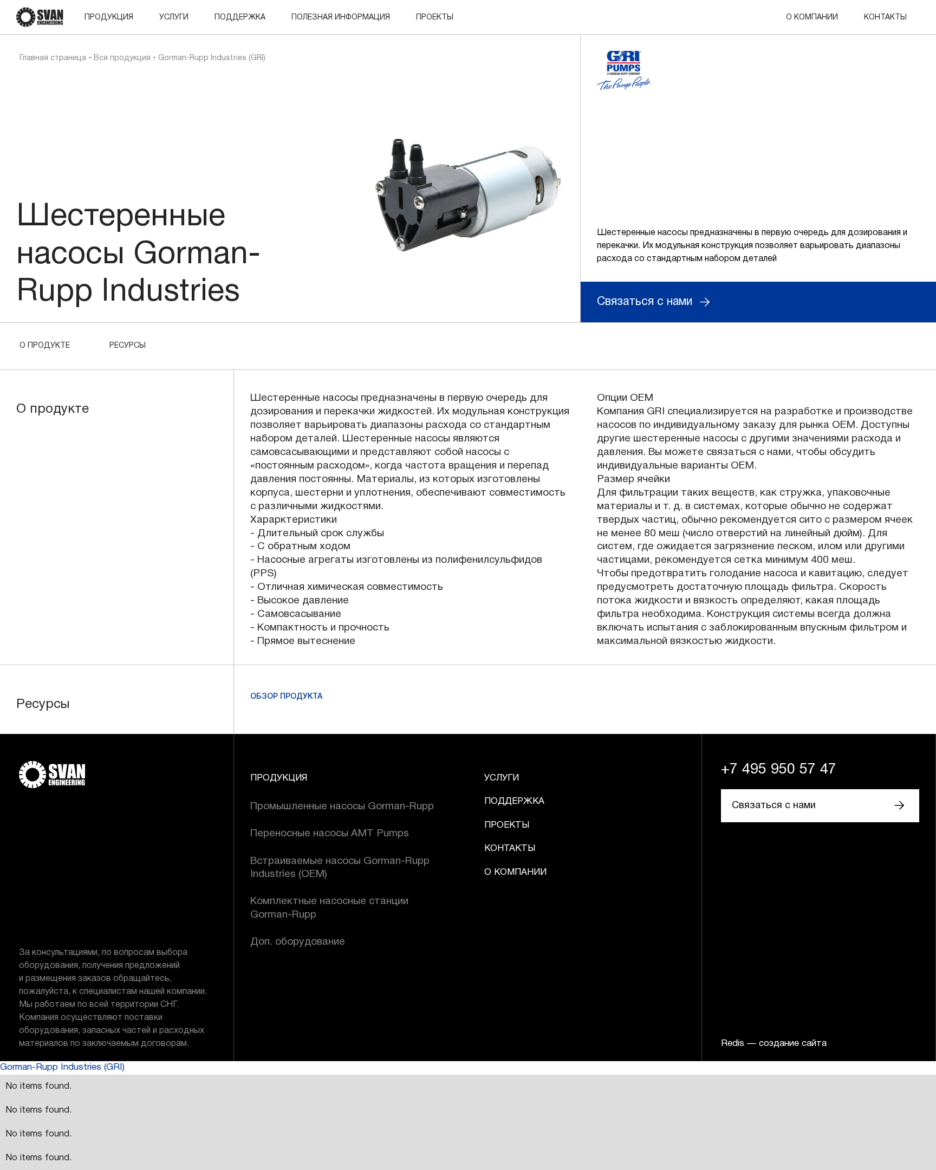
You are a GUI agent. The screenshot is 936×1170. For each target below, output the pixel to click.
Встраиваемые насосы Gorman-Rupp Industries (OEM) (340, 867)
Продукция (108, 17)
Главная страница (53, 58)
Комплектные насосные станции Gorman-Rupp (329, 907)
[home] (39, 17)
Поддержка (239, 17)
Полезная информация (340, 17)
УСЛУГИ (173, 17)
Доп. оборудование (297, 942)
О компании (812, 17)
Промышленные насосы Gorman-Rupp (342, 806)
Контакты (885, 17)
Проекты (434, 17)
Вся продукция (122, 58)
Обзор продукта (286, 696)
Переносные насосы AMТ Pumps (329, 833)
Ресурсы (127, 345)
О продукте (45, 345)
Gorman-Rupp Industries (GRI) (62, 1067)
